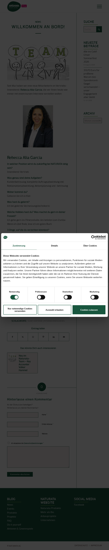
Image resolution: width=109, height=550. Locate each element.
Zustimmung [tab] (19, 245)
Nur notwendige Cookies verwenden (20, 309)
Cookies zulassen (89, 310)
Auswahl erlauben (54, 310)
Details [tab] (54, 245)
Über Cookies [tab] (90, 245)
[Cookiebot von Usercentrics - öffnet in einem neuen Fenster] (93, 237)
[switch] (41, 297)
